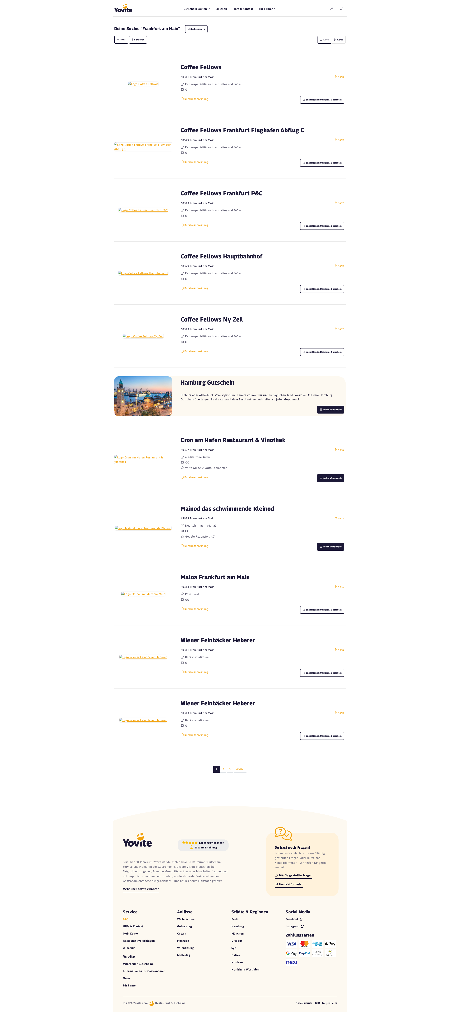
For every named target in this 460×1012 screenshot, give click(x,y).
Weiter (240, 769)
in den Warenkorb (332, 478)
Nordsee (237, 962)
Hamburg (237, 926)
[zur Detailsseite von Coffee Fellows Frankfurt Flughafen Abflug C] (143, 147)
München (237, 933)
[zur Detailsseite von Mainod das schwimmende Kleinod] (143, 528)
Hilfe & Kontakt (243, 8)
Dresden (237, 940)
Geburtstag (184, 926)
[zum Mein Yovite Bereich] (331, 8)
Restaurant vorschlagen (139, 940)
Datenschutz (304, 1003)
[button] (143, 84)
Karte (339, 39)
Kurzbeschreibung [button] (196, 98)
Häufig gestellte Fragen (295, 875)
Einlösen (221, 8)
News (126, 978)
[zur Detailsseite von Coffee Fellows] (143, 83)
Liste (326, 39)
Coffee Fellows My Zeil (212, 319)
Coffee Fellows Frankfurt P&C (222, 193)
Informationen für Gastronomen (144, 971)
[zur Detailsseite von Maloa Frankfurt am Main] (143, 593)
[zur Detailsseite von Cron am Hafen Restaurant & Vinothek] (143, 459)
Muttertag (183, 955)
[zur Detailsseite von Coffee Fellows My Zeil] (143, 336)
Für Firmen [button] (266, 8)
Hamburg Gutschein (207, 382)
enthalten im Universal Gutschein (323, 99)
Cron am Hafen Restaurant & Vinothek (233, 439)
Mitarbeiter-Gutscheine (138, 963)
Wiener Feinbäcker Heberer (218, 640)
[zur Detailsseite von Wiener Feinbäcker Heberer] (143, 657)
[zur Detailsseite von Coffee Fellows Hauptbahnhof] (143, 273)
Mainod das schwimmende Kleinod (227, 508)
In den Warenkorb (332, 409)
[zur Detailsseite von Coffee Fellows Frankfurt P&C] (143, 210)
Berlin (235, 919)
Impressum (329, 1003)
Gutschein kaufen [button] (196, 8)
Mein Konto (130, 933)
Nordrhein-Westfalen (245, 969)
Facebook (292, 919)
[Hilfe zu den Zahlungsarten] (311, 952)
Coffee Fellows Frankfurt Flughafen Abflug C (242, 130)
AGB (317, 1003)
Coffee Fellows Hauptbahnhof (221, 256)
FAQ (125, 919)
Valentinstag (185, 947)
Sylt (233, 947)
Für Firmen (130, 985)
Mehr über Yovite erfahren (141, 889)
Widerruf (129, 947)
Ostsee (236, 955)
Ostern (181, 933)
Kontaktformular (290, 884)
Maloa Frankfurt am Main (215, 576)
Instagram (293, 926)
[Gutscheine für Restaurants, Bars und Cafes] (123, 8)
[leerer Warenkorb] (341, 8)
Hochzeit (183, 940)
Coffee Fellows (201, 66)
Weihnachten (186, 919)
